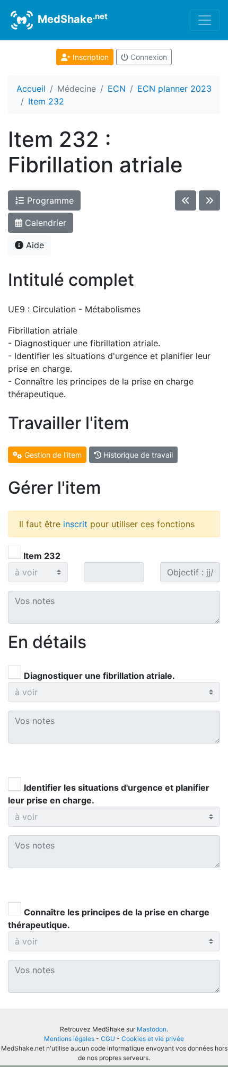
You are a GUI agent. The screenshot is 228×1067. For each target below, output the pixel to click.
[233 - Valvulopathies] (209, 200)
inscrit (75, 524)
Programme (49, 200)
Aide (33, 245)
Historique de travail (137, 454)
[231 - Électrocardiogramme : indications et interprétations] (185, 200)
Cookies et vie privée (152, 1039)
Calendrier (44, 222)
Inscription (90, 57)
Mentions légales (69, 1039)
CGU (108, 1039)
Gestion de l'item (52, 454)
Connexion (147, 57)
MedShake (71, 18)
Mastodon (151, 1029)
